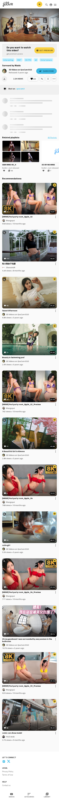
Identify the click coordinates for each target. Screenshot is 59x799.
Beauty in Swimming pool (13, 357)
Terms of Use (7, 774)
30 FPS (28, 59)
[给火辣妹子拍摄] (29, 245)
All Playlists (52, 138)
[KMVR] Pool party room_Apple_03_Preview (21, 686)
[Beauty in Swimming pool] (29, 339)
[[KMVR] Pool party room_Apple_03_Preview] (29, 668)
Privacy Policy (7, 771)
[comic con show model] (29, 715)
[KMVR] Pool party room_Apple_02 (17, 217)
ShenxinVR (10, 267)
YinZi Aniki (10, 736)
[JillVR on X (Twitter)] (8, 761)
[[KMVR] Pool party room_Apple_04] (29, 480)
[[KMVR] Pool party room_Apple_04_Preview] (29, 574)
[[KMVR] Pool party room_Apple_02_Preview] (29, 386)
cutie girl (6, 545)
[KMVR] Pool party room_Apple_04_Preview (21, 592)
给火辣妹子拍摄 (9, 264)
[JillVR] (8, 4)
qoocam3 (20, 88)
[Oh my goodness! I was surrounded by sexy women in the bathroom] (29, 621)
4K (36, 59)
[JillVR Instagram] (3, 761)
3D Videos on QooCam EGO (20, 69)
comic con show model (12, 733)
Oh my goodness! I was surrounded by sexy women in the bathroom (27, 640)
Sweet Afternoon (9, 310)
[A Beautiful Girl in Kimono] (29, 433)
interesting (8, 59)
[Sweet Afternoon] (29, 292)
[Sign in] (50, 4)
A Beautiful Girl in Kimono (13, 451)
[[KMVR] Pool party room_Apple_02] (29, 198)
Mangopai (10, 220)
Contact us (6, 785)
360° (19, 59)
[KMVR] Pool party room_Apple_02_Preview (21, 404)
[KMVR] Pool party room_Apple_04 (17, 498)
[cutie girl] (29, 527)
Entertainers (46, 59)
